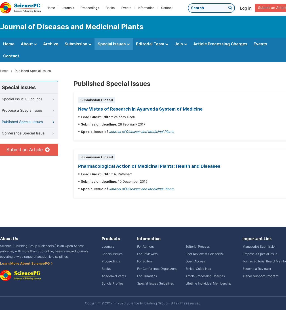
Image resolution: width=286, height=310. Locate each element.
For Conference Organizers (157, 268)
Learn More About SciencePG (25, 264)
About (27, 44)
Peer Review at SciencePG (204, 254)
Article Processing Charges (220, 44)
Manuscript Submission (259, 246)
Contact (167, 8)
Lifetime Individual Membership (208, 283)
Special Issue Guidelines (22, 99)
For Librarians (147, 276)
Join (179, 44)
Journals (68, 8)
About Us (9, 238)
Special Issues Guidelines (155, 283)
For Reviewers (147, 254)
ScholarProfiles (112, 283)
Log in (246, 8)
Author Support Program (260, 276)
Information (146, 8)
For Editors (145, 261)
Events (126, 8)
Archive (50, 44)
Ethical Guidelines (198, 268)
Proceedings (90, 8)
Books (110, 8)
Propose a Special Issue (22, 110)
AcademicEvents (114, 276)
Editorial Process (197, 246)
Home (50, 8)
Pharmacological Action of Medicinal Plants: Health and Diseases (149, 166)
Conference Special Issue (23, 133)
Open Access (195, 261)
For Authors (145, 246)
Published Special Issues (22, 122)
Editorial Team (150, 44)
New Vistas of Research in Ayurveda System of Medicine (140, 109)
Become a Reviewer (256, 268)
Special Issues (112, 44)
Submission (76, 44)
